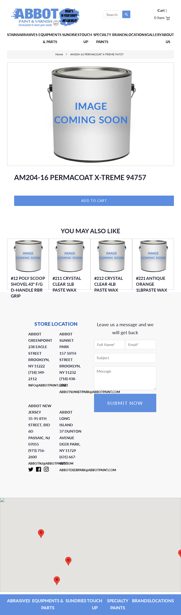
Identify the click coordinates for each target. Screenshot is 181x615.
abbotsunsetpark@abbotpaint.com (89, 392)
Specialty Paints (102, 38)
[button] (41, 533)
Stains (13, 34)
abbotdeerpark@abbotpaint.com (87, 470)
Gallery (154, 34)
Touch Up (85, 38)
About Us (168, 38)
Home (59, 54)
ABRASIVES (18, 600)
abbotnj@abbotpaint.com (50, 463)
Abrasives (28, 34)
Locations (136, 34)
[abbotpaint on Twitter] (30, 470)
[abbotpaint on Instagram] (46, 470)
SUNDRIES (70, 34)
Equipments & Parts (49, 38)
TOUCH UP (94, 604)
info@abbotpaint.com (47, 385)
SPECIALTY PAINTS (117, 604)
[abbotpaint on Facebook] (38, 470)
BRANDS (141, 600)
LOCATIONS (162, 600)
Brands (119, 34)
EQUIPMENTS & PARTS (47, 604)
